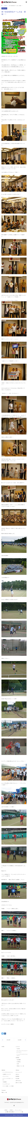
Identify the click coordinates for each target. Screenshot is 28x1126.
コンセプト (18, 1046)
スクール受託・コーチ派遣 (8, 1086)
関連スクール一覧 (20, 1065)
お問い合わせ (18, 1080)
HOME (3, 1046)
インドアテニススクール (8, 1072)
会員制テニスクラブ (7, 1074)
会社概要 (19, 1059)
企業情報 (17, 1057)
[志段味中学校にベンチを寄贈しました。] (8, 1040)
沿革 (18, 1063)
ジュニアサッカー (6, 1084)
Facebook (4, 1090)
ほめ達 (18, 1048)
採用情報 (17, 1076)
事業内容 (3, 1070)
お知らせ (17, 1074)
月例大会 (17, 1070)
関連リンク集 (4, 1092)
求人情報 (17, 1078)
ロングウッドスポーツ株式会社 (11, 1115)
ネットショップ (19, 1072)
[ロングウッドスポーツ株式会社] (14, 2)
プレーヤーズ (5, 1076)
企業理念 (19, 1061)
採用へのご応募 (19, 1082)
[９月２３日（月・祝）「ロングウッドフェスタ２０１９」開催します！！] (20, 1040)
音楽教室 (5, 1081)
